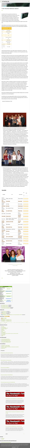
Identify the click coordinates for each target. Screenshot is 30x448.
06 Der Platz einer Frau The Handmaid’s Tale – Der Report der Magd (14, 398)
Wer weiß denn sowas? (5, 305)
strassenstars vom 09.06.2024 (6, 308)
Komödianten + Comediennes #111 (6, 319)
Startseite (3, 438)
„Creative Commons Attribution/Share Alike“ (16, 264)
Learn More (14, 447)
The (26, 322)
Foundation (3, 330)
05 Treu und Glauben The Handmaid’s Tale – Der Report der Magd (14, 426)
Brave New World (4, 328)
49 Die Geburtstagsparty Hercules (6, 341)
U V (28, 322)
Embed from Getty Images (4, 245)
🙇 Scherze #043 (4, 318)
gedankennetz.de (8, 293)
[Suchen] (10, 1)
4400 (2, 335)
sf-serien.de (5, 1)
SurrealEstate (3, 332)
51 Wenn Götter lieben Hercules (6, 339)
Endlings (3, 329)
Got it (17, 447)
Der (5, 322)
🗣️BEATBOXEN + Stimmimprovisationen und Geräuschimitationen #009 (12, 314)
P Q (21, 322)
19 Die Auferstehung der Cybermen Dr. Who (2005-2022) (8, 382)
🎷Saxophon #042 (4, 313)
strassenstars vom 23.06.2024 (6, 307)
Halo (2, 331)
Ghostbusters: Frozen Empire (6, 345)
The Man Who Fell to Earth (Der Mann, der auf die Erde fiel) (10, 333)
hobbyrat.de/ (8, 288)
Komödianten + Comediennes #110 (6, 320)
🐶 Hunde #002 (4, 311)
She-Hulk (3, 326)
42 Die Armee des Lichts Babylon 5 (5, 367)
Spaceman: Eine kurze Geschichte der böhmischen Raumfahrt (10, 346)
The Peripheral (4, 327)
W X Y (1, 323)
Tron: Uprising (3, 334)
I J (13, 322)
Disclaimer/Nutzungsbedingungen (6, 442)
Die (6, 322)
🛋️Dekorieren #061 (4, 312)
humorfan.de (8, 296)
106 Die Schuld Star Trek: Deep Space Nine (6, 360)
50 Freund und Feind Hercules (6, 340)
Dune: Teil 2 (3, 348)
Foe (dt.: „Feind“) (4, 347)
